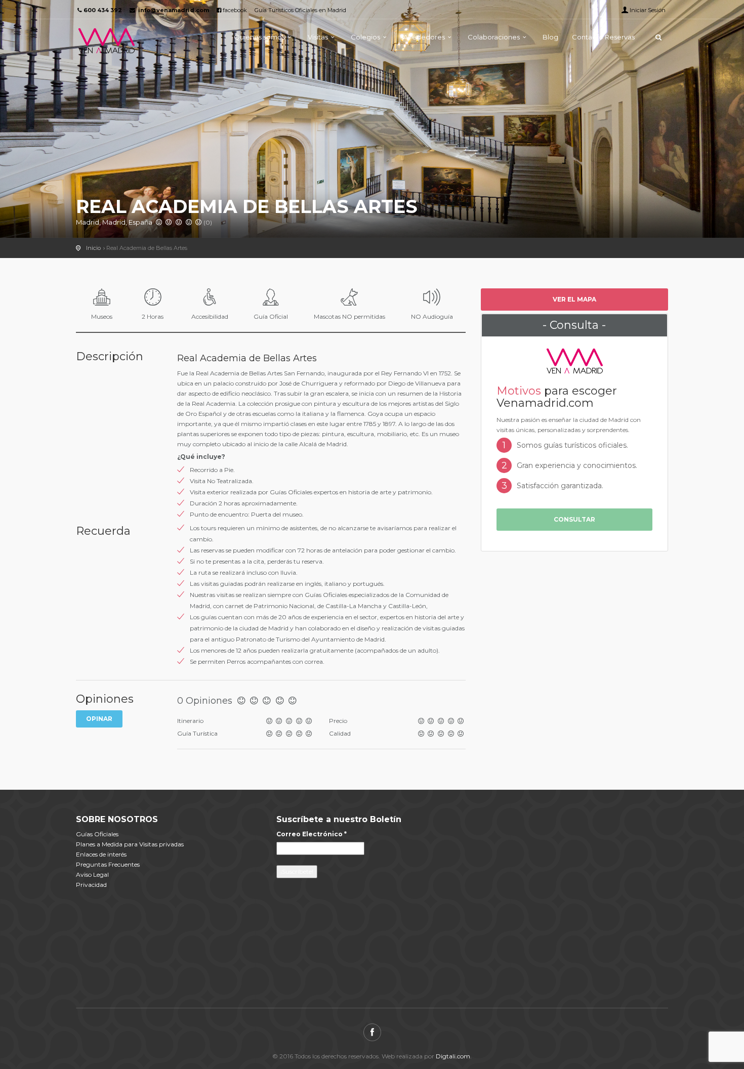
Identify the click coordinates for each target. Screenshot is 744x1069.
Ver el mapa (574, 299)
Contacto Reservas (603, 37)
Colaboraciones (494, 37)
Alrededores (424, 37)
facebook (234, 10)
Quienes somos (259, 37)
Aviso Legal (92, 874)
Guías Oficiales (97, 834)
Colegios (365, 37)
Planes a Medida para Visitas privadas (130, 844)
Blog (550, 37)
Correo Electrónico (311, 834)
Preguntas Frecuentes (108, 864)
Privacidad (91, 884)
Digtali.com (453, 1056)
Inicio (93, 247)
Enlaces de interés (101, 854)
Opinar (99, 718)
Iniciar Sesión (648, 10)
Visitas (318, 37)
